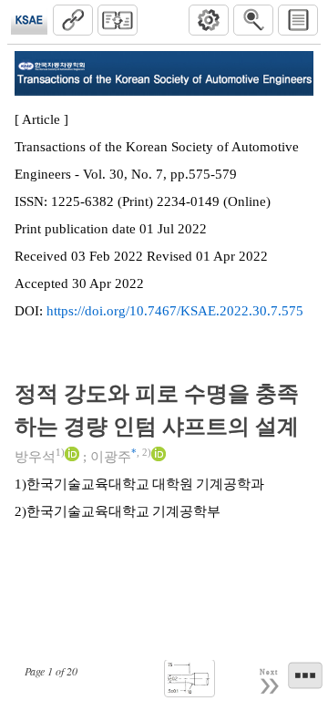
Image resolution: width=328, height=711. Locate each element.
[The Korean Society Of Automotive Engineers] (29, 20)
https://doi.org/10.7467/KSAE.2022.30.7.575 (174, 311)
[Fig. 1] (189, 678)
